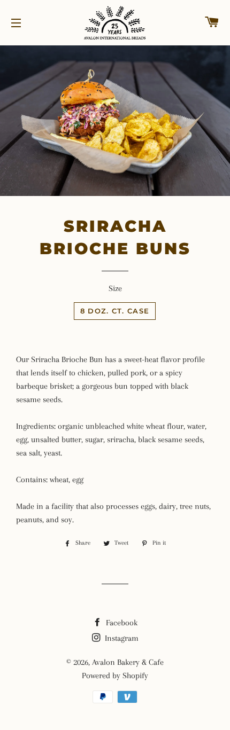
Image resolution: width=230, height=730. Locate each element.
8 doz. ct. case (115, 311)
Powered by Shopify (115, 675)
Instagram (121, 638)
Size (115, 288)
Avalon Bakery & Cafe (128, 662)
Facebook (120, 622)
